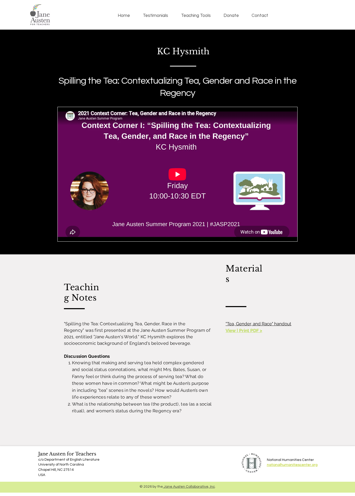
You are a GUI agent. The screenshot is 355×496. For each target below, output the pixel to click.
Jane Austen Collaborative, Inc (189, 486)
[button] (196, 15)
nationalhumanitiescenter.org (292, 465)
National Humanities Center (290, 460)
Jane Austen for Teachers (67, 454)
